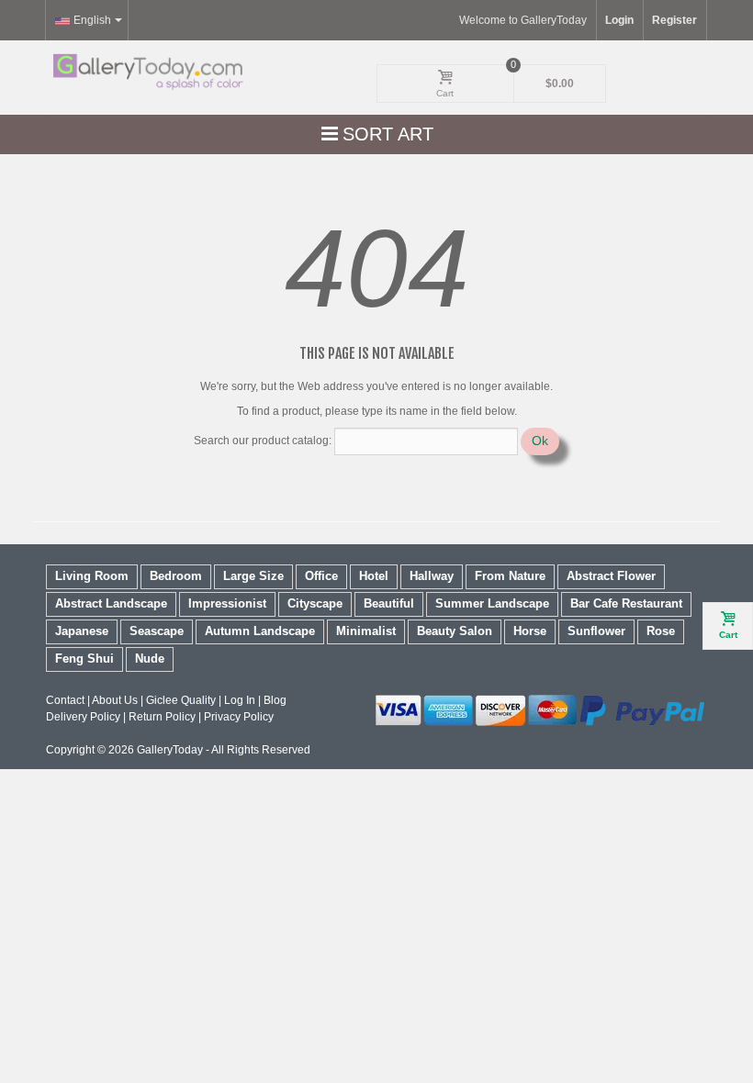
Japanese (81, 631)
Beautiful (389, 603)
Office (321, 576)
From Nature (510, 576)
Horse (529, 631)
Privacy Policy (239, 716)
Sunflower (596, 631)
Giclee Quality (181, 700)
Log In (239, 700)
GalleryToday (170, 749)
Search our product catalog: (263, 440)
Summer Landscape (492, 603)
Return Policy (162, 716)
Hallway (432, 576)
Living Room (92, 576)
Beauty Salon (454, 631)
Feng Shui (84, 658)
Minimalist (366, 631)
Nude (149, 658)
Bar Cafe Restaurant (626, 603)
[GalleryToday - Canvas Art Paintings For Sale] (147, 72)
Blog (275, 700)
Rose (660, 631)
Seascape (156, 631)
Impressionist (227, 603)
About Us (115, 700)
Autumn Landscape (260, 631)
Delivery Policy (83, 716)
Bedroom (176, 576)
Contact (65, 700)
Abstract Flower (611, 576)
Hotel (373, 576)
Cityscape (315, 603)
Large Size (253, 576)
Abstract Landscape (111, 603)
